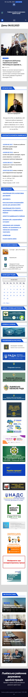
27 (4, 298)
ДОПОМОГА (7, 199)
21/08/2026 (8, 609)
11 (20, 289)
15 (10, 292)
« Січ (4, 303)
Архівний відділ (7, 619)
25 (20, 295)
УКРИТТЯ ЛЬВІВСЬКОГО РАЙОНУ (14, 216)
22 (10, 295)
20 (4, 295)
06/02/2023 (6, 67)
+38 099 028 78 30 (8, 152)
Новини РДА (5, 58)
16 (14, 292)
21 (7, 295)
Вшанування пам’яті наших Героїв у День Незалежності (13, 607)
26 (23, 295)
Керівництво (13, 257)
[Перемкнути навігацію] (14, 20)
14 (7, 292)
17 (17, 292)
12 (23, 289)
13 (4, 292)
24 (17, 295)
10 (17, 289)
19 (23, 292)
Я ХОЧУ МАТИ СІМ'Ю (10, 239)
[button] (25, 20)
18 (20, 292)
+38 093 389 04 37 (8, 162)
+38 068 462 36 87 (8, 144)
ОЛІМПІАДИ (7, 235)
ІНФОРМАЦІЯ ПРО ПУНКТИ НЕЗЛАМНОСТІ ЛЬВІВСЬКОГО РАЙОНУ (13, 210)
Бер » (7, 303)
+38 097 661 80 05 (8, 170)
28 (7, 298)
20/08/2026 (8, 626)
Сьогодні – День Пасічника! (17, 249)
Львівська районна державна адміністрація (16, 12)
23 (14, 295)
